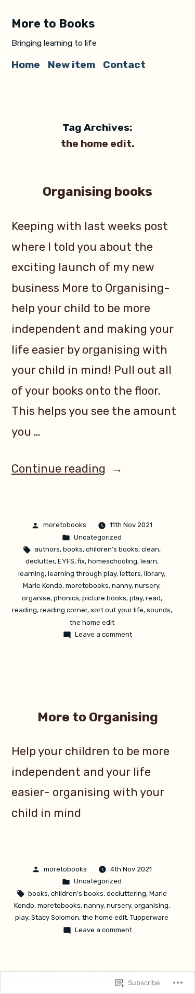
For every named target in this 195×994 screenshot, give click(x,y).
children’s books (112, 549)
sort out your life (117, 610)
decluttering (126, 893)
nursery (147, 585)
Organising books (97, 191)
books (73, 549)
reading (24, 610)
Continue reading (58, 469)
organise (36, 598)
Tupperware (149, 917)
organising (151, 905)
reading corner (63, 610)
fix (81, 561)
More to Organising (97, 716)
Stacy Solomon (55, 917)
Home (25, 65)
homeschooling (112, 561)
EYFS (66, 561)
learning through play (82, 573)
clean (150, 549)
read (153, 598)
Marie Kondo (42, 585)
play (135, 598)
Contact (124, 65)
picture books (104, 598)
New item (71, 65)
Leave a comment (103, 634)
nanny (122, 585)
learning (31, 573)
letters (130, 573)
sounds (159, 610)
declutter (40, 561)
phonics (66, 598)
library (154, 573)
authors (47, 549)
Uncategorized (98, 537)
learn (148, 561)
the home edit (92, 622)
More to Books (53, 24)
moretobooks (64, 525)
